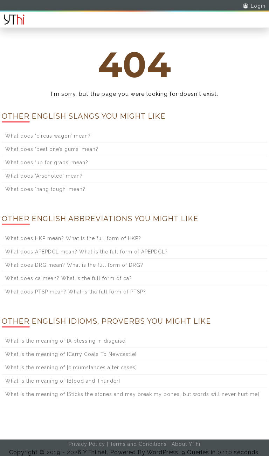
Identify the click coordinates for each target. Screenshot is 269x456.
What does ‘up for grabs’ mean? (46, 162)
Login (258, 6)
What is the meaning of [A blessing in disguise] (66, 341)
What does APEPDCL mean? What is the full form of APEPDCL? (86, 252)
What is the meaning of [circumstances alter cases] (71, 367)
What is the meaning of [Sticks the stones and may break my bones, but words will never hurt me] (132, 394)
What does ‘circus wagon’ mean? (48, 136)
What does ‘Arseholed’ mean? (44, 176)
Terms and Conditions (138, 444)
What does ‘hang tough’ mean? (45, 189)
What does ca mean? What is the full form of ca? (68, 278)
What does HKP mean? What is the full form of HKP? (73, 238)
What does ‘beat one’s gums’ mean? (51, 149)
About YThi (186, 444)
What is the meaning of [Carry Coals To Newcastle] (71, 354)
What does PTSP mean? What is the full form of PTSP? (75, 292)
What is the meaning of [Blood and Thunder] (62, 381)
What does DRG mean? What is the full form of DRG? (74, 265)
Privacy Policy (87, 444)
